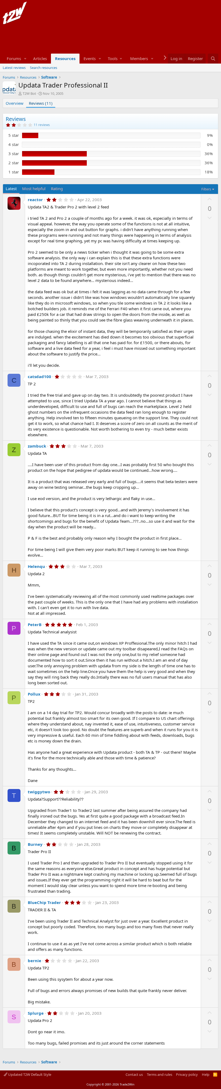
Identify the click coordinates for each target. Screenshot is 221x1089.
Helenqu (36, 566)
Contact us (134, 1074)
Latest (11, 188)
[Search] (213, 59)
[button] (25, 59)
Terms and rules (159, 1074)
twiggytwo (39, 791)
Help (205, 1074)
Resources (65, 58)
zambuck (37, 446)
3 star (13, 153)
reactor (35, 199)
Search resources (43, 67)
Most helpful (34, 188)
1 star (13, 171)
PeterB (35, 624)
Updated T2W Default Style (29, 1074)
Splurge (36, 1013)
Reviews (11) (41, 103)
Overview (14, 103)
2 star (13, 162)
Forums (14, 58)
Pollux (34, 694)
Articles (40, 58)
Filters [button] (206, 189)
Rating (57, 188)
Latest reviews (14, 67)
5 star (13, 135)
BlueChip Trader (44, 902)
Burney (35, 844)
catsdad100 (39, 376)
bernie (34, 960)
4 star (13, 144)
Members (139, 58)
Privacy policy (187, 1074)
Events (90, 58)
